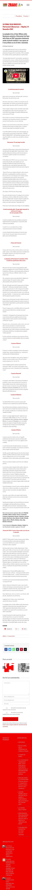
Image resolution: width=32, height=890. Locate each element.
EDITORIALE (21, 742)
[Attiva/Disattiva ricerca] (22, 5)
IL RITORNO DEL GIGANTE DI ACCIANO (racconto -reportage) (22, 831)
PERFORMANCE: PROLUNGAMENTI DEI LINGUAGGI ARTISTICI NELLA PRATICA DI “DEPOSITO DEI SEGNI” (23, 819)
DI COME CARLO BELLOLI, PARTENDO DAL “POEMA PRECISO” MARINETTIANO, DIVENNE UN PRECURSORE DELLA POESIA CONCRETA (10, 867)
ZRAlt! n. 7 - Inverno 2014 (9, 636)
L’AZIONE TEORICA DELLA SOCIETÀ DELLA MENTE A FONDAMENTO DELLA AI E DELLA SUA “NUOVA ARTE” (23, 798)
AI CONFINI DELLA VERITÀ (22, 808)
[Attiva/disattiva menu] (28, 5)
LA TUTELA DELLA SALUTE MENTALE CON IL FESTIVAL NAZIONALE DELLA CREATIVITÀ (10, 851)
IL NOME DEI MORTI (21, 755)
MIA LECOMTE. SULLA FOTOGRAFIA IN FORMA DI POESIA (23, 748)
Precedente (19, 16)
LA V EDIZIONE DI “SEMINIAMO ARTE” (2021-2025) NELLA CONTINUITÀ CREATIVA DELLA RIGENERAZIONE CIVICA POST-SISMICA (23, 767)
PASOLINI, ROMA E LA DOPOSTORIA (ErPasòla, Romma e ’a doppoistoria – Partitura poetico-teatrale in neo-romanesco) (23, 783)
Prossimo (25, 16)
